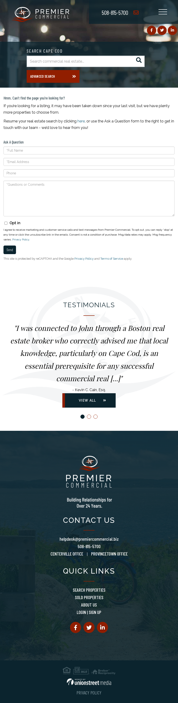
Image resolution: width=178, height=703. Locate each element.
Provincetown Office (109, 553)
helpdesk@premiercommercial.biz (89, 539)
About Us (89, 604)
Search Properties (89, 590)
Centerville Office (67, 553)
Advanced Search (42, 76)
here (81, 121)
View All (87, 400)
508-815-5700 (115, 12)
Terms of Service (111, 258)
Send (9, 249)
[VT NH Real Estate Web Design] (89, 681)
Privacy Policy (20, 239)
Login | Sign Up (89, 612)
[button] (139, 61)
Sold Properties (89, 597)
